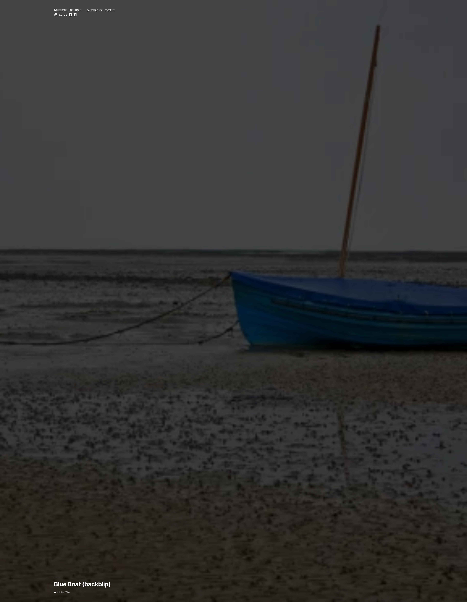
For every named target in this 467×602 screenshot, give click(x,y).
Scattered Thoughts (67, 10)
